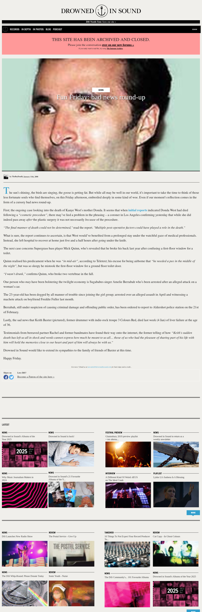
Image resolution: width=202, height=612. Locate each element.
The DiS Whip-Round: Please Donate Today (23, 576)
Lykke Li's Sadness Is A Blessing (168, 477)
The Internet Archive (115, 48)
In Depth (26, 29)
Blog (48, 29)
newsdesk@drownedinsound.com (99, 367)
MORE (193, 512)
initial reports (137, 210)
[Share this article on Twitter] (11, 377)
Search (194, 29)
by (16, 176)
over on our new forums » (118, 45)
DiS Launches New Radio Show (17, 536)
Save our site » (101, 21)
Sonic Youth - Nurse (58, 576)
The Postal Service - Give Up (62, 536)
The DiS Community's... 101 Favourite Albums (127, 577)
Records (14, 29)
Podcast (57, 29)
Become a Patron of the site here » (35, 376)
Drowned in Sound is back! (61, 436)
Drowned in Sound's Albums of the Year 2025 (174, 576)
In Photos (38, 29)
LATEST (5, 424)
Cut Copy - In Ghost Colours (166, 536)
